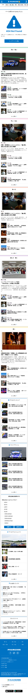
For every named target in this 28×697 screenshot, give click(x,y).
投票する (9, 526)
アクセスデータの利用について (7, 661)
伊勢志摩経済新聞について (7, 658)
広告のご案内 (4, 665)
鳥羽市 (5, 504)
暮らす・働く (20, 4)
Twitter (14, 653)
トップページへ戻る (14, 41)
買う (16, 4)
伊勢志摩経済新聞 (13, 2)
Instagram (17, 653)
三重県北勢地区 (8, 513)
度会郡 (5, 511)
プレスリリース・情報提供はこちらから (9, 659)
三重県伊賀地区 (8, 518)
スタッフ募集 (4, 667)
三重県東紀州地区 (8, 520)
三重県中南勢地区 (8, 516)
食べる (7, 4)
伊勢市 (5, 502)
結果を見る (19, 526)
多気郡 (5, 509)
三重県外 (6, 523)
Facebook (10, 653)
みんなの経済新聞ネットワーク (14, 680)
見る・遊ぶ (12, 4)
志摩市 (5, 507)
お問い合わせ (4, 663)
